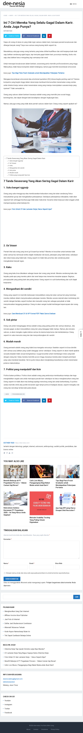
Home (5, 15)
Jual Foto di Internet (12, 619)
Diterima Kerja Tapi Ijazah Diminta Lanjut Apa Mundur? (25, 649)
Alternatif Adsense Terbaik (15, 627)
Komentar (8, 539)
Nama (6, 563)
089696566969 (9, 682)
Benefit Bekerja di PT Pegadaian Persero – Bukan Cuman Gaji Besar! (15, 483)
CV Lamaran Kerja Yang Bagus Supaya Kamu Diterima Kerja (27, 653)
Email (31, 563)
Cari (76, 597)
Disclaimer (44, 729)
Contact (35, 729)
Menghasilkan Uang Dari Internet (17, 611)
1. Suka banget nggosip (15, 161)
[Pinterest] (49, 36)
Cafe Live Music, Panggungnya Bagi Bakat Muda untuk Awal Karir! (40, 483)
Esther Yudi (8, 31)
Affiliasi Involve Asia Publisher (16, 615)
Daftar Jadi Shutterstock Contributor (18, 623)
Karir (11, 15)
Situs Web (58, 563)
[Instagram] (13, 453)
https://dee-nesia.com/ (22, 443)
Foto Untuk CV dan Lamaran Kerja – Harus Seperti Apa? (25, 657)
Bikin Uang (50, 725)
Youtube (8, 701)
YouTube (43, 725)
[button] (73, 4)
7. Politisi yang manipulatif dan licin (19, 175)
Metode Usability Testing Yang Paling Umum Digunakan (40, 520)
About (28, 729)
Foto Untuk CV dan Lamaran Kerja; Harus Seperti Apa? (32, 209)
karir (7, 394)
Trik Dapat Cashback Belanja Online (18, 635)
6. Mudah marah (13, 172)
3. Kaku (10, 165)
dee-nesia (37, 725)
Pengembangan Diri (18, 394)
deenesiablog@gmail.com (13, 679)
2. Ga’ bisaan (12, 163)
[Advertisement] (42, 229)
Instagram (8, 705)
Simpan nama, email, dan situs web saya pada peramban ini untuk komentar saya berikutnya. (38, 573)
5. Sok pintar (12, 170)
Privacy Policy (55, 729)
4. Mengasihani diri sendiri (16, 168)
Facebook (8, 713)
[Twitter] (5, 453)
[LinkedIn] (44, 36)
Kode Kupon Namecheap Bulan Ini (17, 632)
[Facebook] (7, 453)
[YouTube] (10, 453)
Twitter (7, 709)
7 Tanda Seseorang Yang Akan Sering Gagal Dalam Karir (25, 158)
